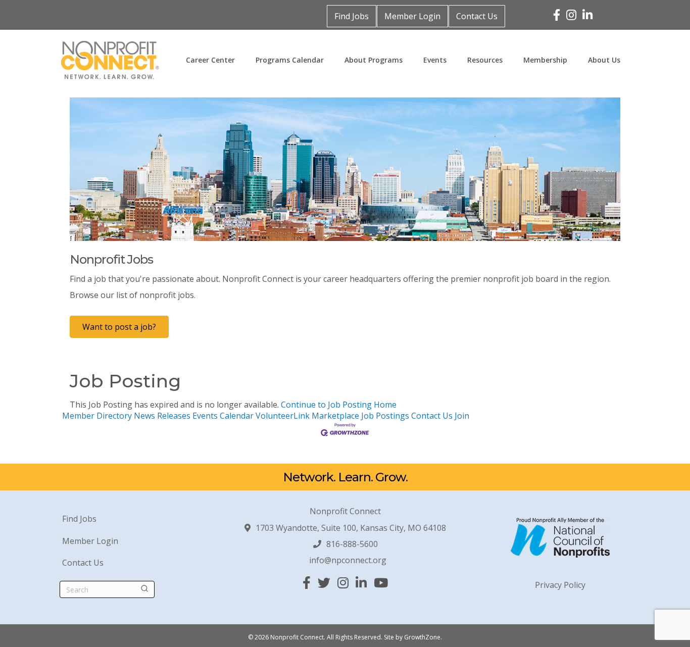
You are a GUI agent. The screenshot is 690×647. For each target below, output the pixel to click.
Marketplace (335, 415)
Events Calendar (223, 415)
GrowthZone (422, 637)
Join (462, 415)
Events (435, 60)
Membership (545, 60)
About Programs (373, 60)
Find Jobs (351, 16)
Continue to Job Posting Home (339, 404)
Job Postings (385, 415)
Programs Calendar (290, 60)
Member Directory (97, 415)
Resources (485, 60)
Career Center (210, 60)
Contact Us (477, 16)
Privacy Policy (560, 584)
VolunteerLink (283, 415)
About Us (604, 60)
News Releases (162, 415)
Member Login (412, 16)
